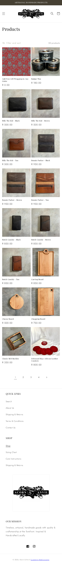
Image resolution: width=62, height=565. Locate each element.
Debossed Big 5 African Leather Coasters (44, 360)
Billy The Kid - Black (11, 121)
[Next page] (46, 377)
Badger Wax (36, 79)
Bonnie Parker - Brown (12, 200)
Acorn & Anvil (25, 560)
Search (9, 401)
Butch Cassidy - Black (11, 240)
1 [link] (15, 377)
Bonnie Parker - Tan (40, 200)
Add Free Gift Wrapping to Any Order (15, 80)
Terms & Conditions (15, 421)
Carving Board (37, 279)
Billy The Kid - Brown (40, 121)
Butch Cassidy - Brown (41, 240)
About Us (10, 407)
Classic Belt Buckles (10, 359)
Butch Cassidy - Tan (10, 279)
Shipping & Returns (14, 414)
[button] (3, 13)
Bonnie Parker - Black (40, 160)
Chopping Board (38, 319)
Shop (8, 445)
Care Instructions (13, 458)
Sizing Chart (11, 452)
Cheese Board (8, 319)
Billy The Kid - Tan (10, 160)
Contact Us (11, 427)
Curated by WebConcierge (40, 560)
